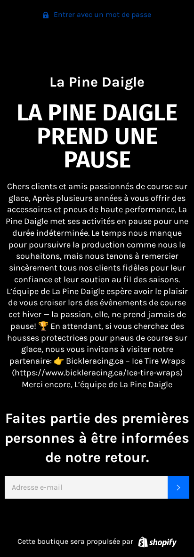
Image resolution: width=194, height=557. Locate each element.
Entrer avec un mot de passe (101, 14)
